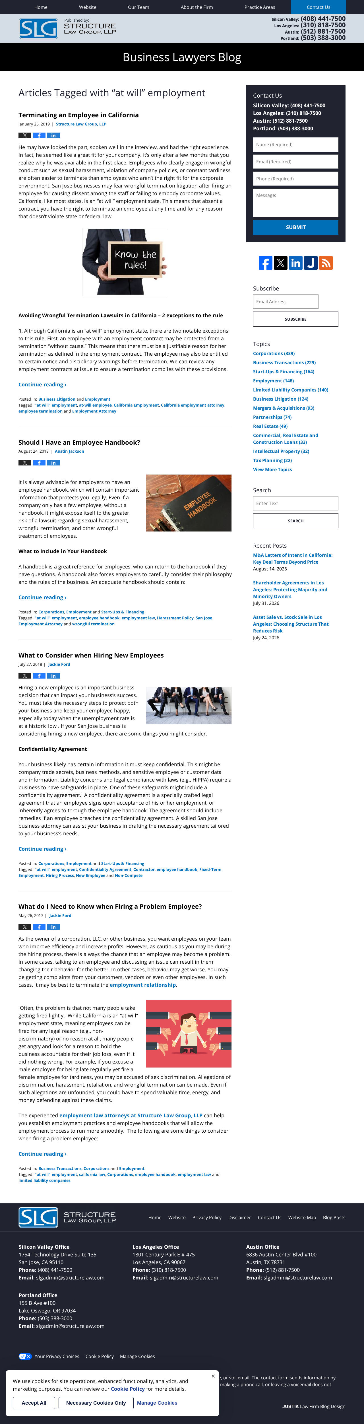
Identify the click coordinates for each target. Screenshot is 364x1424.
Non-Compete (128, 875)
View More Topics (272, 469)
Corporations (51, 612)
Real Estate (270, 426)
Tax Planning (272, 460)
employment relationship (143, 984)
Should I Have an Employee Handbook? (79, 442)
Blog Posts (334, 1217)
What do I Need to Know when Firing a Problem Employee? (110, 906)
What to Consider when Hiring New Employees (91, 655)
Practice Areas (260, 7)
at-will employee (95, 405)
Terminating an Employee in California (78, 114)
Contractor (144, 869)
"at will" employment (56, 405)
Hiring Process (60, 875)
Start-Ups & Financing (122, 612)
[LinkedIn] (296, 263)
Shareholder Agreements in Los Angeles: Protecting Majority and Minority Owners (290, 589)
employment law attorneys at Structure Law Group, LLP (130, 1115)
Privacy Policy (207, 1217)
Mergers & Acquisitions (283, 408)
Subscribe (296, 319)
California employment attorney (192, 405)
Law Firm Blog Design (314, 1406)
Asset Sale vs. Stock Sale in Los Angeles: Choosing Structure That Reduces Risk (291, 624)
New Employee (90, 875)
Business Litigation (56, 399)
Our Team (138, 7)
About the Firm (197, 7)
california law (92, 1174)
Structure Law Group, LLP (301, 28)
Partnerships (272, 417)
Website (87, 7)
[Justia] (311, 263)
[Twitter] (281, 263)
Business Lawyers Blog (67, 28)
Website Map (302, 1217)
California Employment (136, 405)
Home (40, 7)
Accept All (34, 1403)
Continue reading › (42, 384)
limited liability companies (44, 1180)
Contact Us (318, 7)
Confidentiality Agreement (105, 869)
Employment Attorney (94, 411)
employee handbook (99, 618)
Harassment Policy (175, 618)
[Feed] (326, 263)
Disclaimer (239, 1217)
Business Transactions (60, 1168)
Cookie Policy (100, 1356)
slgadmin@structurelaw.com (70, 1277)
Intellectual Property (281, 451)
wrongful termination (93, 624)
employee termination (40, 411)
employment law (138, 618)
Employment (97, 399)
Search (296, 521)
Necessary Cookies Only (96, 1403)
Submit (296, 227)
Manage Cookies (137, 1356)
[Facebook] (265, 263)
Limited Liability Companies (290, 390)
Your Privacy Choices (57, 1356)
